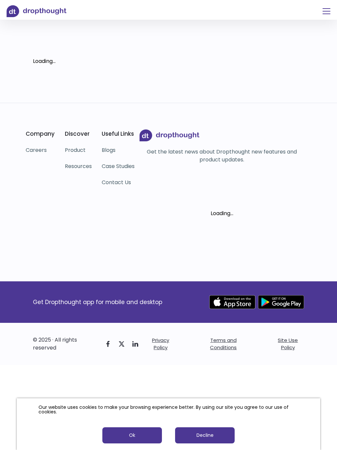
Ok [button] (132, 435)
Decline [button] (205, 435)
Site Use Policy (288, 344)
